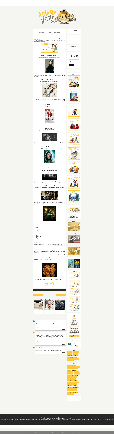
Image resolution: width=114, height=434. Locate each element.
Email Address (71, 58)
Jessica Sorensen (75, 375)
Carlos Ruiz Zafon (77, 373)
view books (77, 347)
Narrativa (74, 355)
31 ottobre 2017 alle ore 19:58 (39, 333)
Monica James (75, 392)
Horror (69, 355)
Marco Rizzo (70, 385)
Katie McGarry (70, 382)
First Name (70, 61)
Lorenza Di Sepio (76, 382)
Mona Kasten (75, 368)
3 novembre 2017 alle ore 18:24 (39, 348)
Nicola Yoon (75, 385)
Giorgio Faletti (75, 387)
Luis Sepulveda (70, 392)
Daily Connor (38, 332)
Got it (78, 432)
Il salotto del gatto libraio (74, 343)
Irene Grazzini (70, 380)
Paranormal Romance (71, 357)
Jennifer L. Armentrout (71, 365)
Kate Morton (74, 390)
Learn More (74, 432)
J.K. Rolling (69, 375)
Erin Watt (69, 370)
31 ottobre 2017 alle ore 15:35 (39, 322)
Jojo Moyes (69, 390)
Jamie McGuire (70, 368)
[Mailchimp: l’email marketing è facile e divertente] (78, 65)
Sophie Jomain (74, 370)
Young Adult (70, 360)
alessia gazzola (70, 373)
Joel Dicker (75, 380)
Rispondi (64, 329)
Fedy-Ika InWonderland (39, 347)
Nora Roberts (70, 387)
